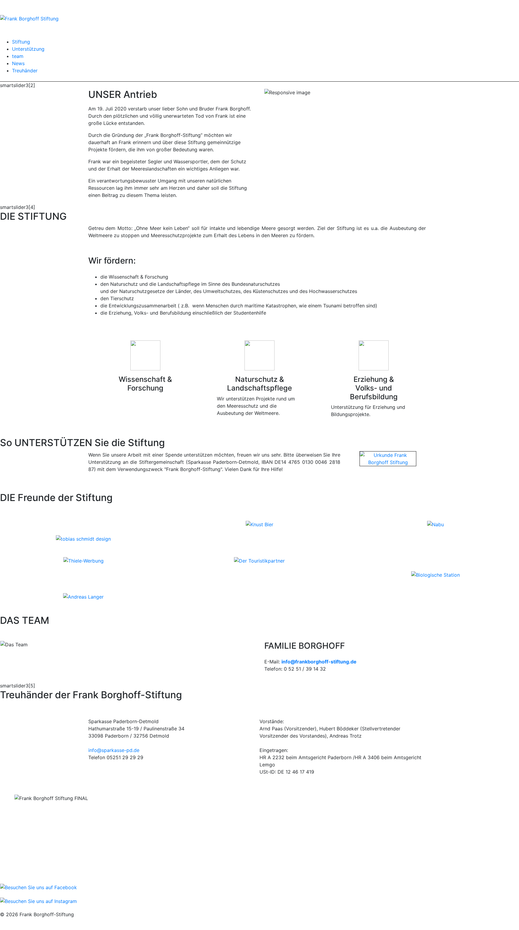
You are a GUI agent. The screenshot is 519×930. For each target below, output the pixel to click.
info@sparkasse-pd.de (113, 750)
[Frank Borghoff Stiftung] (29, 18)
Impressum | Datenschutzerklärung (39, 922)
